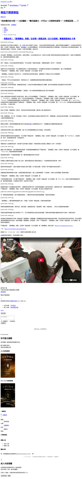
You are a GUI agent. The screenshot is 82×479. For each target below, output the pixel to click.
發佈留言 (3, 323)
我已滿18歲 (4, 475)
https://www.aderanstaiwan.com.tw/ (64, 225)
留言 (15, 301)
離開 (9, 475)
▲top (2, 310)
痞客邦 (12, 301)
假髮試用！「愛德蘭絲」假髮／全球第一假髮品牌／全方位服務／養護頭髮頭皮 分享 (39, 39)
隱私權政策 (50, 456)
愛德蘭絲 (23, 47)
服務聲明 (56, 456)
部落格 (6, 30)
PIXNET (29, 456)
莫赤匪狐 (3, 292)
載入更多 (3, 313)
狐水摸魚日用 (14, 307)
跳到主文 (3, 17)
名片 (5, 32)
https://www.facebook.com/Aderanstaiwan (15, 229)
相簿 (5, 28)
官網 (30, 124)
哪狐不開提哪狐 (10, 12)
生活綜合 (13, 305)
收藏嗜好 (13, 25)
